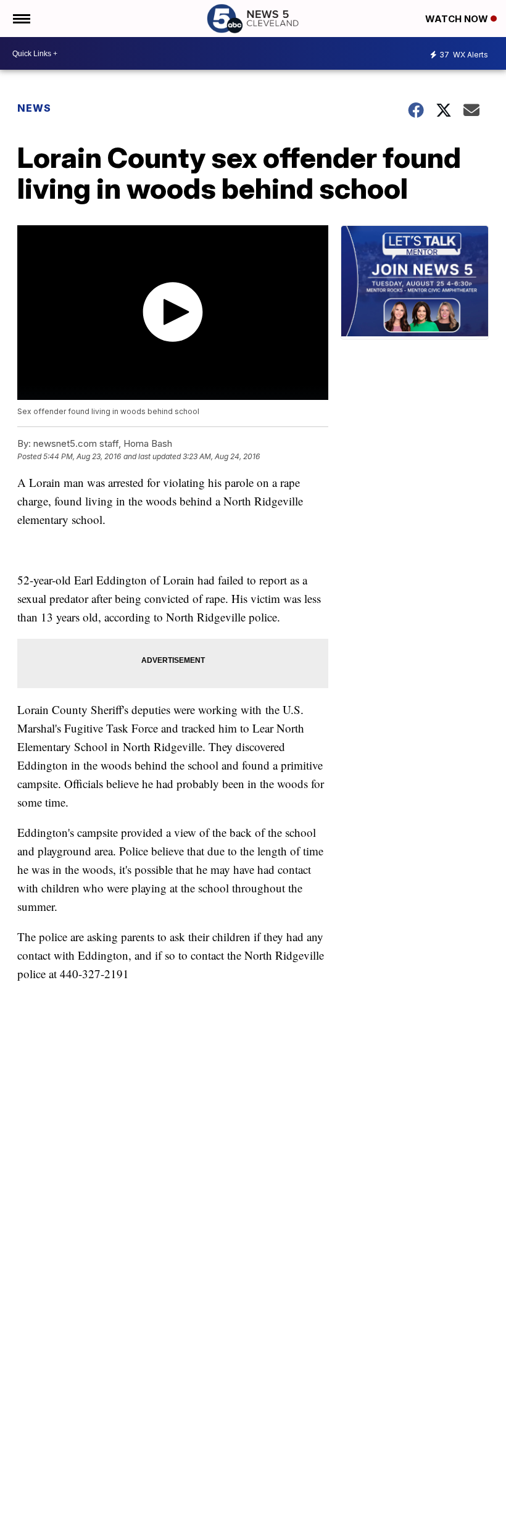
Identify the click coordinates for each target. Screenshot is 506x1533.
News (34, 108)
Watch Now (458, 19)
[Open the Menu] (20, 18)
